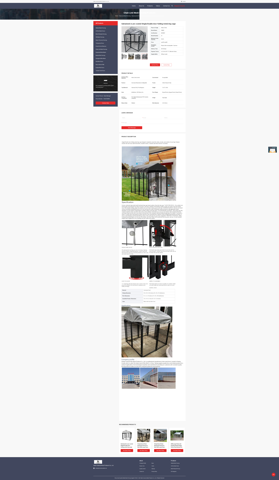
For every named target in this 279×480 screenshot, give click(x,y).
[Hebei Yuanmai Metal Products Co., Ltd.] (98, 5)
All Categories (173, 471)
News (153, 463)
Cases (153, 465)
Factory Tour (142, 465)
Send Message (132, 127)
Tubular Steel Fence (100, 70)
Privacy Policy (154, 471)
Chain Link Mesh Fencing (124, 15)
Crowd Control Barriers (101, 46)
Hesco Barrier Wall (100, 64)
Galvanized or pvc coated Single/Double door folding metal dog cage (127, 445)
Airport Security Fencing (101, 40)
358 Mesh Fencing (100, 37)
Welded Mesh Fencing (101, 28)
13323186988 (106, 98)
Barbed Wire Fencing (100, 55)
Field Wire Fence (99, 61)
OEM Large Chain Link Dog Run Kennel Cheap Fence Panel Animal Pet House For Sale (176, 445)
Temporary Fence (100, 43)
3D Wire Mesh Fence (100, 31)
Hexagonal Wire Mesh (101, 58)
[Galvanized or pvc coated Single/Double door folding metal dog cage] (126, 435)
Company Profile (143, 463)
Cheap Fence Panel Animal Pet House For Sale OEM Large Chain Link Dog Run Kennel (142, 445)
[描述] (172, 6)
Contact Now (105, 103)
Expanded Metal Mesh (101, 52)
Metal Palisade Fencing (101, 34)
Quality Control (142, 468)
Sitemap (153, 468)
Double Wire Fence (100, 67)
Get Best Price (155, 64)
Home (116, 15)
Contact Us (142, 471)
